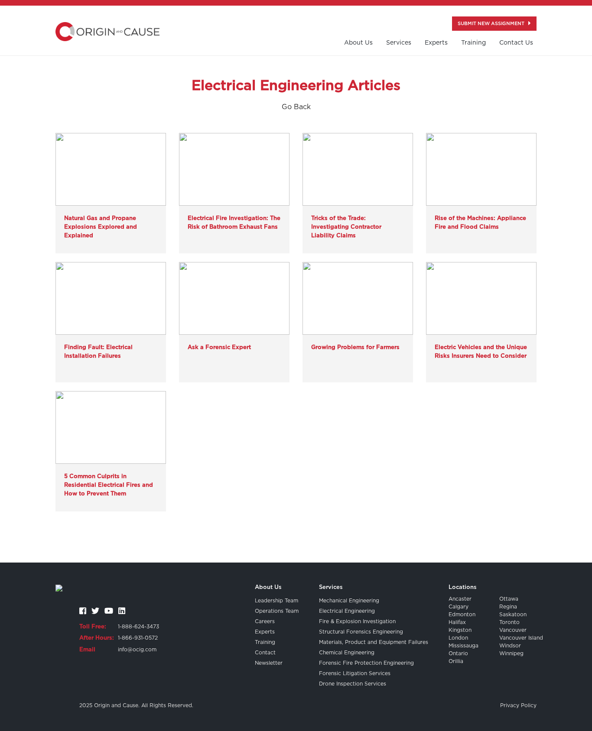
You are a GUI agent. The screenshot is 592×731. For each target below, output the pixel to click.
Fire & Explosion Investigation (357, 621)
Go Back (296, 107)
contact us (516, 43)
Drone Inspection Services (352, 683)
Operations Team (277, 611)
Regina (508, 606)
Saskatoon (513, 614)
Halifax (457, 622)
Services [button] (398, 43)
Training (265, 642)
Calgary (458, 606)
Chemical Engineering (346, 652)
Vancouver (513, 630)
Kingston (460, 630)
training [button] (473, 43)
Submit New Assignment (492, 23)
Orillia (456, 661)
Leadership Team (276, 600)
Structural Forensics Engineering (361, 631)
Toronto (509, 622)
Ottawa (508, 599)
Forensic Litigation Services (354, 673)
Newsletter (269, 663)
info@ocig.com (137, 649)
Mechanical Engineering (349, 600)
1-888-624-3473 (138, 626)
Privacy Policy (518, 705)
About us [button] (358, 43)
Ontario (458, 653)
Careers (265, 621)
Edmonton (462, 614)
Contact (265, 652)
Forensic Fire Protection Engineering (366, 663)
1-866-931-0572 (138, 637)
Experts (436, 43)
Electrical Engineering (347, 611)
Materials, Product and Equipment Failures (373, 642)
